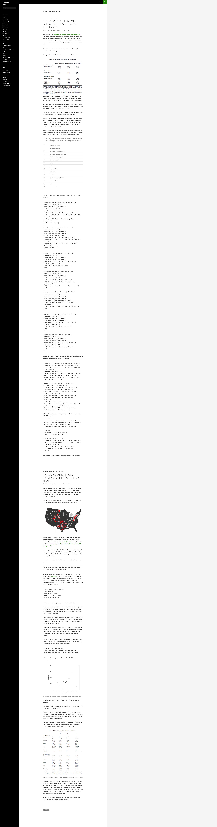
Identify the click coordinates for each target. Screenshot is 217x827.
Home (100, 2)
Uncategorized (6, 61)
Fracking (54, 18)
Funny (4, 29)
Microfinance (6, 37)
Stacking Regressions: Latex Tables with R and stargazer (60, 24)
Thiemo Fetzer (56, 30)
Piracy (4, 43)
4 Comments (67, 484)
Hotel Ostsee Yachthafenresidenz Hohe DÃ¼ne (8, 76)
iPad (3, 31)
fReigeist (6, 2)
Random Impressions (7, 49)
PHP (3, 41)
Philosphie (5, 39)
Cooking (4, 19)
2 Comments (66, 30)
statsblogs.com (6, 81)
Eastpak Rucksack (6, 72)
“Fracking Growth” (66, 541)
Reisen (4, 51)
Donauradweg (6, 21)
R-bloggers (5, 79)
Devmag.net (5, 70)
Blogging (4, 17)
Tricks (4, 59)
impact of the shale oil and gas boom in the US (67, 34)
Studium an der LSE (7, 57)
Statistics (4, 55)
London (4, 35)
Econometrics (47, 18)
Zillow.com (53, 576)
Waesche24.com (6, 85)
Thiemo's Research (7, 83)
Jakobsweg (5, 33)
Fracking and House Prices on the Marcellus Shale (61, 477)
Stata (4, 53)
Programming (6, 45)
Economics (54, 471)
